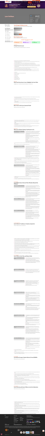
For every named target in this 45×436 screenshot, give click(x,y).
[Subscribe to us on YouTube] (33, 425)
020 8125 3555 (7, 425)
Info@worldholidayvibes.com (18, 425)
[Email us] (27, 0)
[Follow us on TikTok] (31, 425)
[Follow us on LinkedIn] (32, 425)
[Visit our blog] (35, 425)
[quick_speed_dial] (43, 431)
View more (39, 18)
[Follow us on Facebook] (29, 425)
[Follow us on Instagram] (30, 425)
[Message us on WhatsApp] (26, 0)
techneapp (8, 435)
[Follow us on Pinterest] (34, 425)
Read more (15, 7)
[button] (9, 27)
